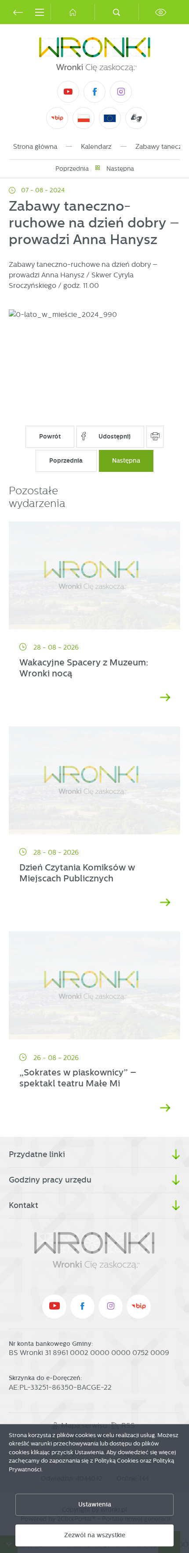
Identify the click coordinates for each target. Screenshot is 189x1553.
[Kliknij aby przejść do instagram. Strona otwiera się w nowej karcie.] (121, 92)
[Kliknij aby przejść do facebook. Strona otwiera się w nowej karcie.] (94, 92)
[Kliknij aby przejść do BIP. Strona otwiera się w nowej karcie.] (57, 118)
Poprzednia (72, 168)
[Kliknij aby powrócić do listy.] (97, 168)
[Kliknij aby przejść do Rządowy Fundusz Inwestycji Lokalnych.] (84, 118)
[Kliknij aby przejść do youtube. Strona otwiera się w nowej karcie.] (68, 92)
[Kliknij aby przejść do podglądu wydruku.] (155, 437)
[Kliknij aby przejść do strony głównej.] (72, 12)
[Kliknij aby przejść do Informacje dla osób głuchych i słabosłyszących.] (136, 118)
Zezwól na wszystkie (94, 1535)
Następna (120, 168)
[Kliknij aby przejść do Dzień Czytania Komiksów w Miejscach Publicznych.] (94, 780)
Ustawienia (94, 1504)
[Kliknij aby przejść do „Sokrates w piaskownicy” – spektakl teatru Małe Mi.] (94, 985)
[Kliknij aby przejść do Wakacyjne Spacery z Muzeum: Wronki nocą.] (94, 575)
